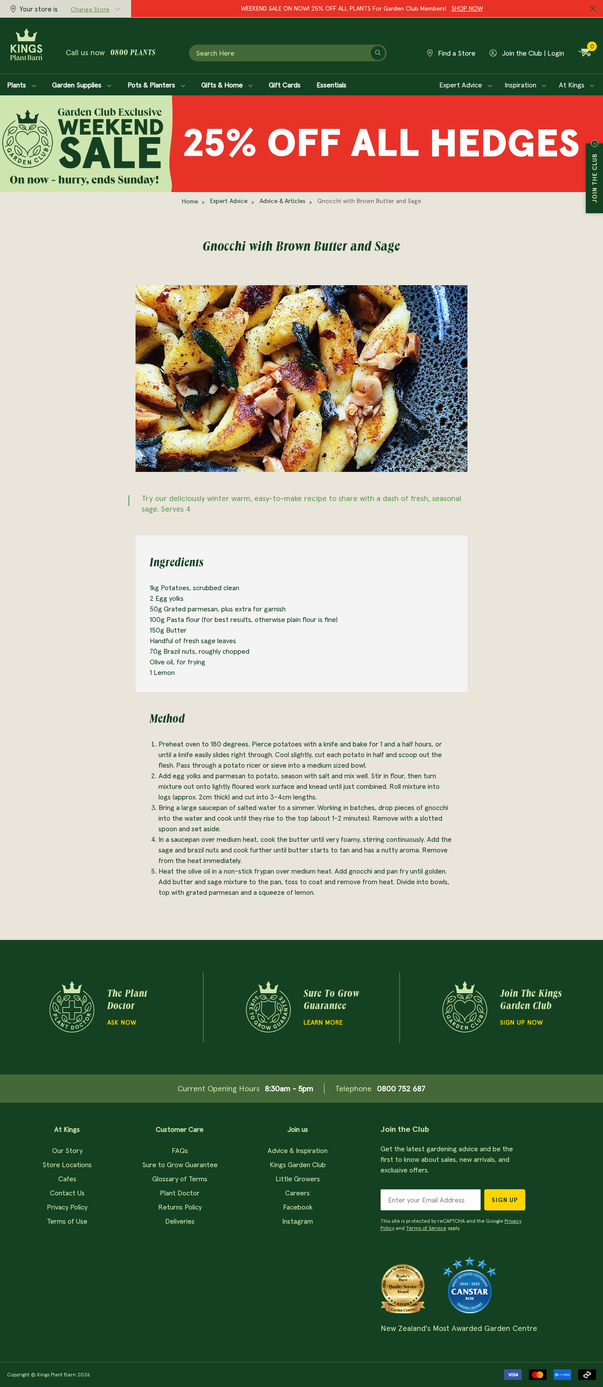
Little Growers (297, 1178)
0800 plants (132, 53)
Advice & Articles (282, 201)
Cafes (67, 1178)
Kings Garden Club (298, 1164)
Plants (17, 84)
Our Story (67, 1150)
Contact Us (67, 1192)
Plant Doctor (180, 1192)
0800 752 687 (401, 1088)
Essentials (332, 84)
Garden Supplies (77, 84)
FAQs (180, 1150)
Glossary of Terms (179, 1178)
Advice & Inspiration (298, 1150)
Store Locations (67, 1164)
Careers (297, 1192)
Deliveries (180, 1221)
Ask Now (121, 1022)
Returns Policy (180, 1206)
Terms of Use (67, 1221)
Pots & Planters (152, 84)
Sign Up (505, 1200)
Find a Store (455, 53)
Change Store (90, 9)
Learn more (323, 1022)
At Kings (572, 84)
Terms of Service (426, 1228)
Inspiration (521, 84)
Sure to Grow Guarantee (180, 1164)
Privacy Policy (67, 1206)
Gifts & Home (223, 84)
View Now (427, 8)
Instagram (297, 1221)
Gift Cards (285, 84)
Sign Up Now (521, 1022)
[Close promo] (593, 9)
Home (190, 201)
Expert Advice (461, 84)
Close (594, 143)
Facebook (298, 1206)
